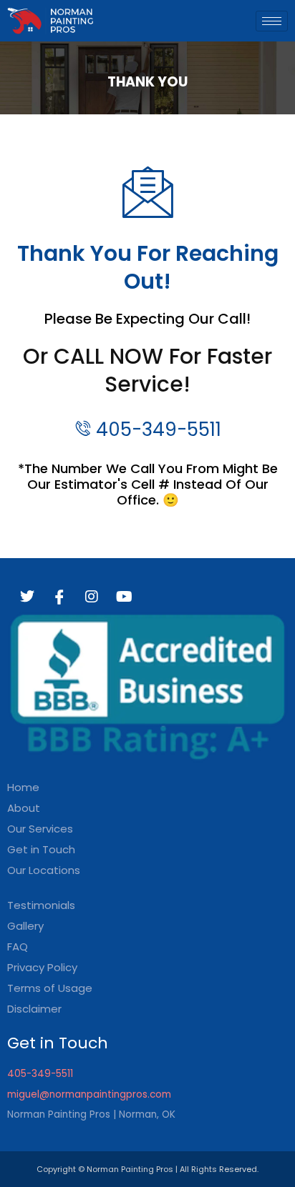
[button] (147, 870)
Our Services (40, 828)
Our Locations (43, 870)
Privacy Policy (42, 967)
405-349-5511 (40, 1074)
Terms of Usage (49, 987)
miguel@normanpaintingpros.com (89, 1094)
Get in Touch (41, 849)
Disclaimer (34, 1008)
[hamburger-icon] (272, 21)
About (23, 807)
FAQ (17, 946)
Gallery (25, 925)
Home (23, 787)
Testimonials (41, 905)
